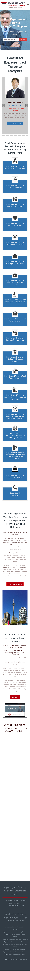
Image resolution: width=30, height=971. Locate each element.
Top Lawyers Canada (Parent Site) (15, 900)
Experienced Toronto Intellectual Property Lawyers (15, 359)
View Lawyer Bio (18, 125)
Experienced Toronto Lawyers (15, 905)
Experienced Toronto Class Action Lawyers (15, 320)
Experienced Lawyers (15, 903)
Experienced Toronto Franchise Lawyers (15, 476)
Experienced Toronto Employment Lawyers (15, 263)
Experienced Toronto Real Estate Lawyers (15, 377)
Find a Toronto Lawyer (15, 584)
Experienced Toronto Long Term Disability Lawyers (15, 301)
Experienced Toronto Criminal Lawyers (15, 186)
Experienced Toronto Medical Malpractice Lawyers (15, 283)
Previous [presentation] (3, 105)
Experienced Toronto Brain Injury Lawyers (15, 932)
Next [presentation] (27, 105)
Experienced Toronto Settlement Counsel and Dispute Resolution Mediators (15, 456)
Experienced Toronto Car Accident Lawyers (15, 939)
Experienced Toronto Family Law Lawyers (15, 205)
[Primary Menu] (28, 5)
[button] (2, 135)
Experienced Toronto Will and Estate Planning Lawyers (15, 436)
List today (15, 697)
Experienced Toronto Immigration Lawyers (15, 339)
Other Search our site (15, 494)
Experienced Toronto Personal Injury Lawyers (15, 167)
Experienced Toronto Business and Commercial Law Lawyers (15, 397)
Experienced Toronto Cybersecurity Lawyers (15, 243)
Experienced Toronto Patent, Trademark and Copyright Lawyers (15, 416)
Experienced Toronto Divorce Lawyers (15, 224)
